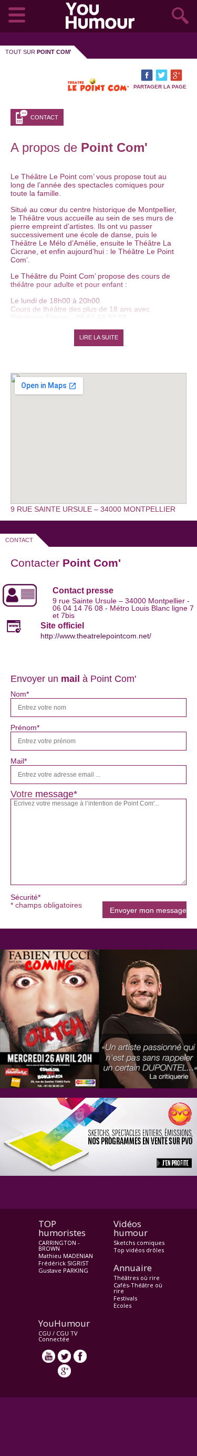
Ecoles (122, 1305)
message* (56, 794)
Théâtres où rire (136, 1278)
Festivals (125, 1298)
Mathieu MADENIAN (65, 1256)
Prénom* (25, 727)
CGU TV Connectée (58, 1336)
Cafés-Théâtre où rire (137, 1288)
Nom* (20, 694)
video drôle (102, 16)
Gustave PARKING (63, 1270)
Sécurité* (25, 897)
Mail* (19, 761)
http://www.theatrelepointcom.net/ (95, 636)
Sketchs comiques (138, 1243)
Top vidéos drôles (138, 1250)
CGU (44, 1333)
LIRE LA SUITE (98, 337)
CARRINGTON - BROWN (59, 1245)
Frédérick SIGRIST (63, 1263)
